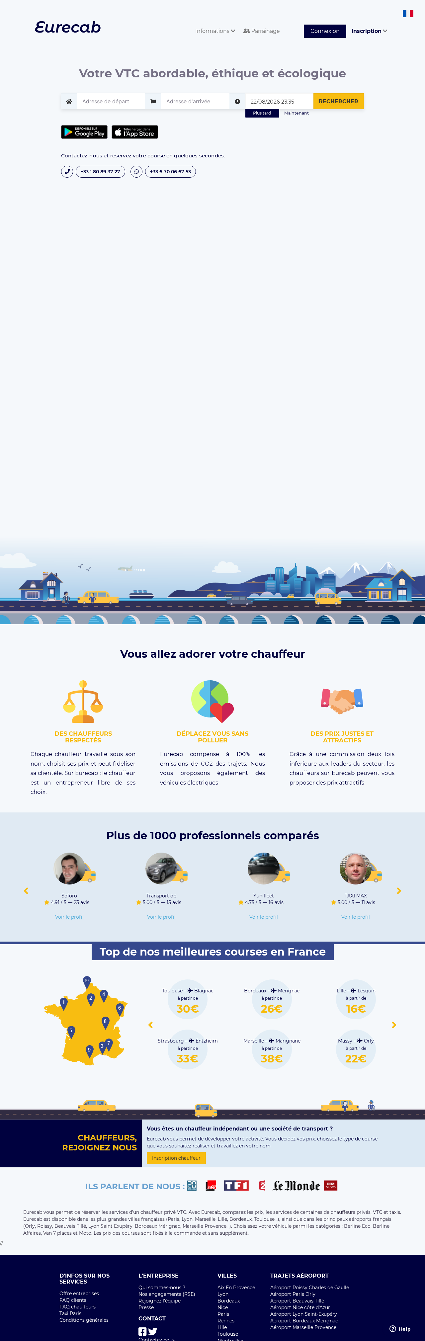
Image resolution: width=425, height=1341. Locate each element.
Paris (223, 1314)
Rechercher (338, 101)
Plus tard (262, 113)
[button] (26, 891)
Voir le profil (69, 917)
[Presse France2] (264, 1186)
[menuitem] (214, 24)
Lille (222, 1327)
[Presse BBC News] (331, 1186)
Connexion (325, 31)
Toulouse (227, 1334)
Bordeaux (228, 1301)
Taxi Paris (70, 1313)
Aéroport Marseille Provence (303, 1327)
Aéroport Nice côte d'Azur (300, 1307)
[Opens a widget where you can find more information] (400, 1329)
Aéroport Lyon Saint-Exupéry (303, 1314)
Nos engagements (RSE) (166, 1294)
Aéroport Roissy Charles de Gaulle (309, 1288)
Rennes (225, 1321)
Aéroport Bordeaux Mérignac (304, 1321)
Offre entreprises (79, 1294)
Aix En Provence (236, 1288)
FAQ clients (72, 1300)
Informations (213, 31)
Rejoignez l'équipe (159, 1301)
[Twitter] (152, 1332)
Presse (146, 1307)
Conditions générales (84, 1320)
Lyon (222, 1294)
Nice (222, 1307)
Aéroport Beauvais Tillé (297, 1301)
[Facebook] (142, 1332)
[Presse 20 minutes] (195, 1186)
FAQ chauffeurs (77, 1307)
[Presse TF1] (240, 1186)
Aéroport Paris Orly (292, 1294)
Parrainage (265, 31)
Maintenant (296, 113)
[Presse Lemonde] (296, 1186)
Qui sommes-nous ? (161, 1288)
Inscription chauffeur (176, 1158)
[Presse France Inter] (214, 1186)
